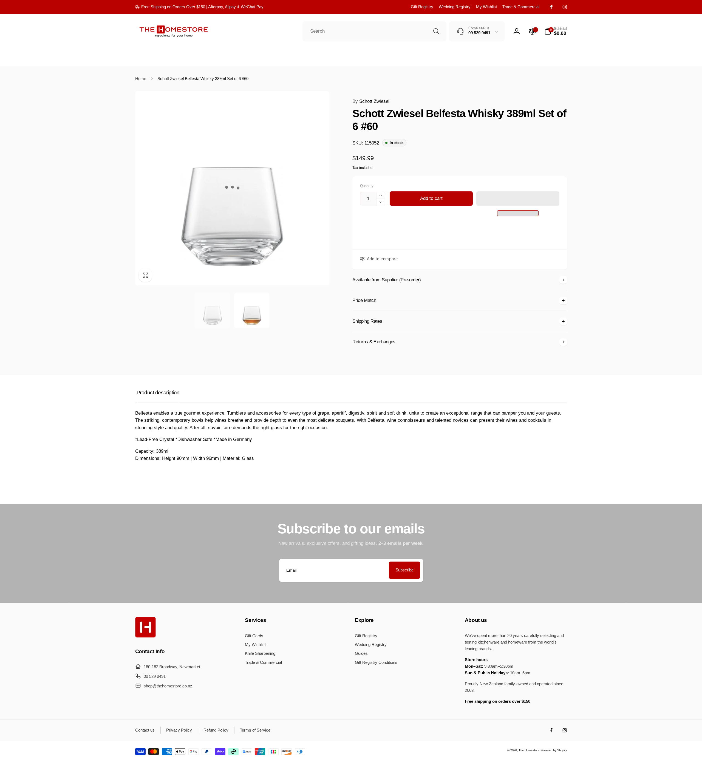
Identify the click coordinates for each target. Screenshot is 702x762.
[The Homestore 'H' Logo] (145, 636)
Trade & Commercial (520, 6)
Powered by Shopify (553, 750)
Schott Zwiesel (370, 101)
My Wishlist (486, 6)
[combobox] (374, 31)
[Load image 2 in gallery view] (252, 310)
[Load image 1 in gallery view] (212, 310)
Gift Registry (422, 6)
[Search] (436, 31)
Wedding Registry (455, 6)
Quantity (366, 186)
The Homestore (529, 750)
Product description (158, 392)
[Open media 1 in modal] (232, 188)
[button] (517, 198)
